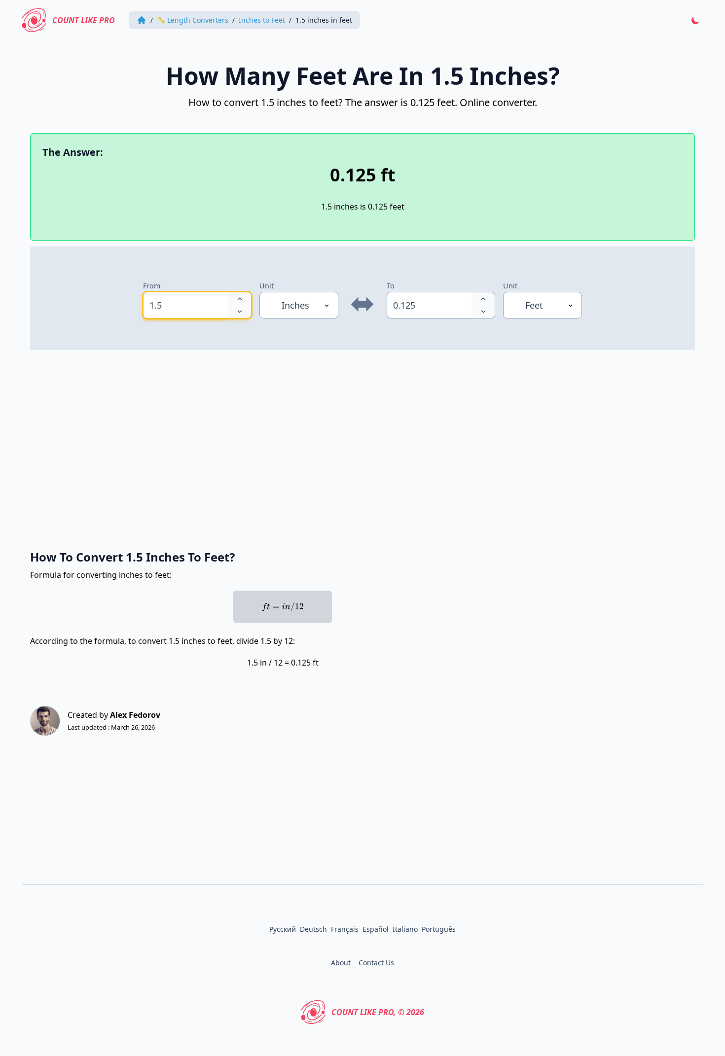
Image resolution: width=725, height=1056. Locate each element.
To (391, 285)
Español (375, 929)
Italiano (405, 929)
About (341, 962)
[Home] (141, 20)
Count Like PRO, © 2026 (377, 1012)
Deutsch (313, 929)
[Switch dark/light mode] (695, 20)
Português (439, 929)
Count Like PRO (83, 20)
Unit (266, 285)
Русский (282, 929)
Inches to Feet (262, 20)
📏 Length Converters (192, 20)
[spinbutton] (185, 305)
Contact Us (376, 962)
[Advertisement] (326, 445)
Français (345, 929)
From (151, 285)
